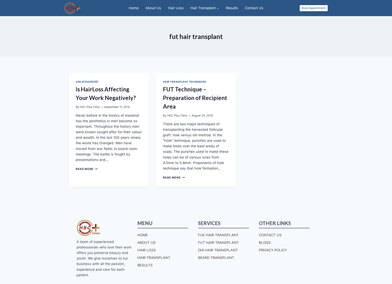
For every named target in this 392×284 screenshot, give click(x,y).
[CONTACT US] (270, 235)
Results (232, 8)
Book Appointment (314, 8)
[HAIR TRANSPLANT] (153, 258)
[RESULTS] (145, 265)
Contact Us (254, 8)
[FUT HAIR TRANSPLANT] (218, 242)
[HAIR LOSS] (146, 250)
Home (134, 8)
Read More (87, 169)
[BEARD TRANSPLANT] (216, 258)
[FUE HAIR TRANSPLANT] (218, 235)
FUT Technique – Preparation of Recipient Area (195, 98)
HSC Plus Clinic (90, 107)
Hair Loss (176, 8)
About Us (153, 8)
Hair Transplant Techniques (184, 81)
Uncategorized (87, 81)
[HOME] (142, 235)
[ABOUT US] (146, 242)
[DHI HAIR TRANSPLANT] (218, 250)
